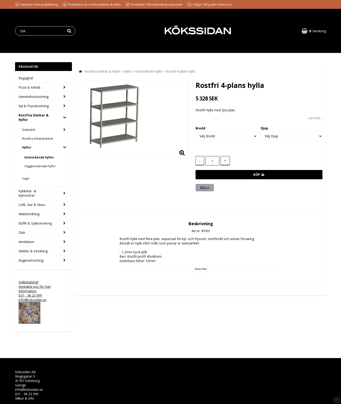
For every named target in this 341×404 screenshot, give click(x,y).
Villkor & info (24, 398)
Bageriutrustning (31, 260)
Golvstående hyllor (39, 157)
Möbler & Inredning (33, 251)
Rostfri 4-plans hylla (180, 71)
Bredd (200, 128)
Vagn (25, 178)
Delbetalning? (29, 282)
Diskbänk (28, 130)
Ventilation (26, 242)
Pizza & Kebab (29, 87)
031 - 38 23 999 (27, 394)
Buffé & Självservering (35, 223)
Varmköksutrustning (33, 96)
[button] (314, 31)
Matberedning (29, 214)
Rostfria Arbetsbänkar (37, 138)
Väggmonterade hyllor (40, 166)
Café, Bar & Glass (32, 204)
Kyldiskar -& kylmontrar (27, 193)
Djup (264, 128)
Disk (22, 232)
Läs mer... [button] (315, 118)
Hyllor (26, 147)
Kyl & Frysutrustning (34, 106)
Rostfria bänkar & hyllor (33, 117)
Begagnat (26, 78)
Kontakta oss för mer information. (35, 288)
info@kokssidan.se (29, 389)
